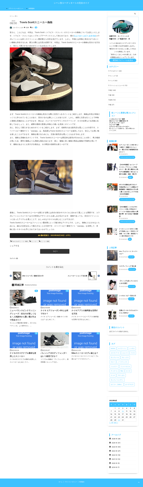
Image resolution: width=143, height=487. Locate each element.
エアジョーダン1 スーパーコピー (119, 126)
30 (119, 420)
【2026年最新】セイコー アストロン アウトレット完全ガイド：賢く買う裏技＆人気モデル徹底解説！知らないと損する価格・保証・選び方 (128, 169)
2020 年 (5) (116, 463)
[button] (54, 251)
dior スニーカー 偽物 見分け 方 (118, 121)
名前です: (113, 36)
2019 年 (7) (115, 467)
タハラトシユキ (18, 27)
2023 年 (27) (116, 451)
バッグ (113, 80)
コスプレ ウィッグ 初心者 (127, 266)
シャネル (132, 348)
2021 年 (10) (116, 459)
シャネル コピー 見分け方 (127, 295)
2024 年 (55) (116, 447)
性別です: (123, 39)
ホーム (60, 482)
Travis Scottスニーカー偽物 (20, 241)
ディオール (114, 371)
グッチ (113, 375)
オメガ (128, 371)
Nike (121, 371)
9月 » (116, 423)
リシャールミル (125, 366)
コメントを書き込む (55, 267)
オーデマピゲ (129, 384)
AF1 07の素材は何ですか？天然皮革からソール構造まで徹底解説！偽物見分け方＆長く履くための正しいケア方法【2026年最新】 (128, 189)
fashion (113, 348)
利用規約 (32, 8)
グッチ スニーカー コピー (117, 123)
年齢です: (113, 39)
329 (28, 27)
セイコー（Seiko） (116, 384)
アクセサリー (116, 71)
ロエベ (113, 362)
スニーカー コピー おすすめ (85, 36)
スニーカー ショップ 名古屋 (77, 276)
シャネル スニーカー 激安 (117, 119)
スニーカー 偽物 (114, 124)
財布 (113, 100)
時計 (113, 90)
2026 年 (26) (116, 439)
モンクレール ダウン (117, 380)
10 (123, 411)
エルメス (125, 353)
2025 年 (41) (116, 443)
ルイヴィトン (122, 348)
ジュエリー (114, 366)
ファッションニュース (118, 85)
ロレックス (125, 357)
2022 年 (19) (116, 455)
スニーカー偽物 (44, 241)
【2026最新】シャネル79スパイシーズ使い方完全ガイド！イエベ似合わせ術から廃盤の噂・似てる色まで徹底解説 (128, 211)
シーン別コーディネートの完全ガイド (71, 3)
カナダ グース (115, 353)
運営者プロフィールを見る (123, 60)
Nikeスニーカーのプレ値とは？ (85, 353)
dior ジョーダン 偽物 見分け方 (33, 276)
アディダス (121, 375)
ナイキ (133, 353)
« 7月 (111, 423)
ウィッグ (114, 76)
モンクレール (115, 357)
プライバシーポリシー (16, 8)
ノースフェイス (122, 362)
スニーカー (34, 241)
